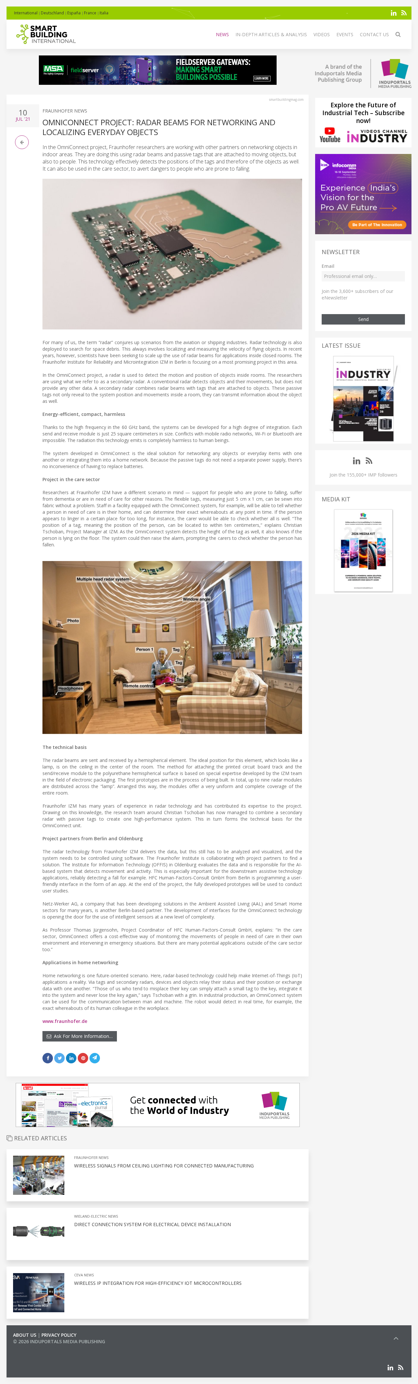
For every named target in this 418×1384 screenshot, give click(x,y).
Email (328, 266)
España (74, 13)
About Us (24, 1335)
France (90, 13)
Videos (322, 34)
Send (363, 319)
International (26, 13)
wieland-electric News (96, 1216)
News (222, 34)
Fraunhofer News (64, 111)
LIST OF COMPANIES (35, 1348)
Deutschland (52, 13)
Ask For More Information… (82, 1036)
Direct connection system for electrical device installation (152, 1224)
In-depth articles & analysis (271, 34)
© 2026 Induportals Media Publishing (59, 1341)
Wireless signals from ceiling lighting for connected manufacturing (164, 1166)
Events (344, 34)
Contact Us (374, 34)
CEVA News (84, 1274)
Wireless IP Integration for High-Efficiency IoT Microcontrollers (158, 1283)
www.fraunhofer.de (64, 1021)
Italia (104, 13)
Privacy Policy (58, 1335)
